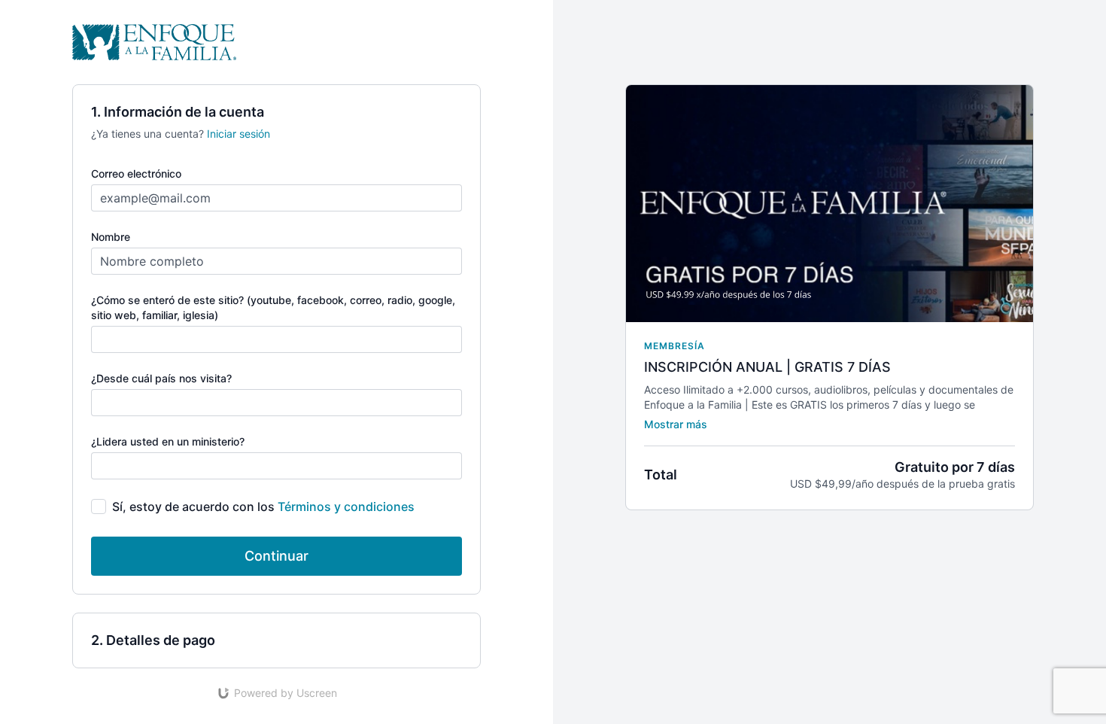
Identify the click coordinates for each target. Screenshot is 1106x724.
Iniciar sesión (238, 133)
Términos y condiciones (346, 506)
